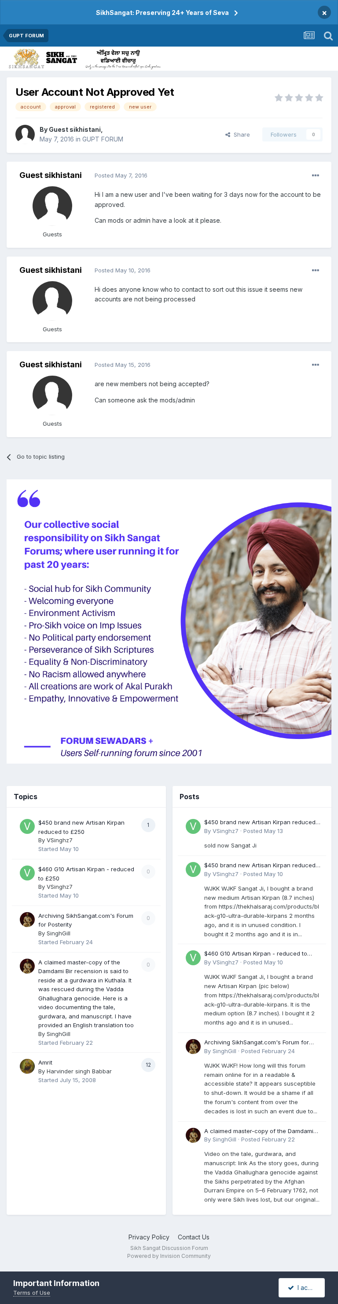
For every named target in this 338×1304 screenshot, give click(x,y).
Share (240, 134)
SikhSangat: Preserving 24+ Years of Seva (162, 12)
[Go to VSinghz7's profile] (27, 826)
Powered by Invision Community (169, 1256)
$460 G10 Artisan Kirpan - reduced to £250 (255, 954)
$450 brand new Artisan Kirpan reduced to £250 (260, 823)
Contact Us (193, 1237)
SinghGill (58, 933)
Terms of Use (31, 1292)
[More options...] (315, 175)
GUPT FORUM (102, 139)
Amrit (45, 1062)
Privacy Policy (149, 1237)
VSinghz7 (60, 840)
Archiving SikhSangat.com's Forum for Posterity (256, 1043)
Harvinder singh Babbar (79, 1071)
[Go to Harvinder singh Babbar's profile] (27, 1066)
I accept (307, 1287)
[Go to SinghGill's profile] (27, 919)
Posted (121, 175)
